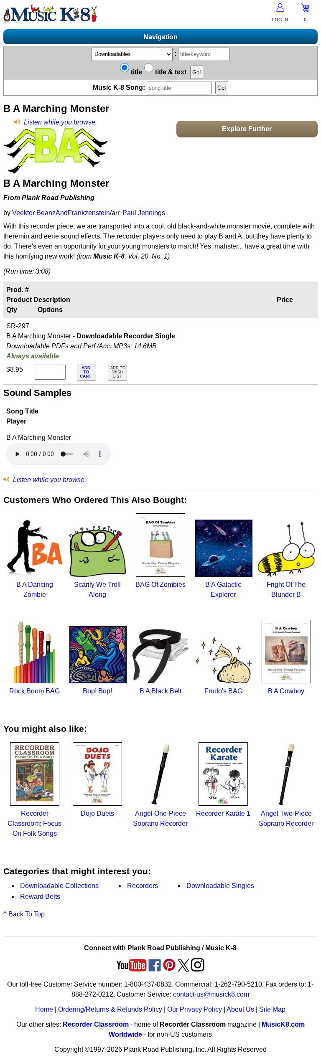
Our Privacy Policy (194, 1009)
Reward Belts (40, 896)
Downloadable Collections (59, 885)
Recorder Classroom (96, 1024)
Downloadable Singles (220, 885)
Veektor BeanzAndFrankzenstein (61, 212)
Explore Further (247, 128)
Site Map (272, 1009)
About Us (240, 1009)
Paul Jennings (143, 212)
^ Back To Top (24, 914)
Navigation (160, 37)
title (135, 72)
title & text (169, 72)
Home (44, 1009)
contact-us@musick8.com (211, 994)
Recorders (142, 885)
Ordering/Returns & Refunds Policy (110, 1009)
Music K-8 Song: (120, 87)
